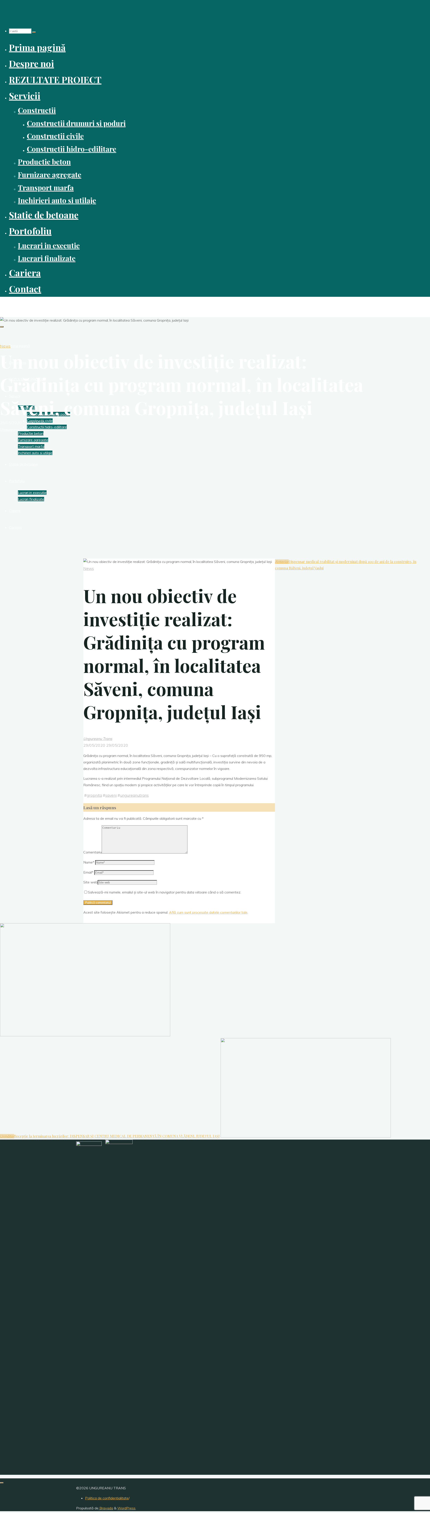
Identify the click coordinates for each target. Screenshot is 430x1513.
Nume (88, 862)
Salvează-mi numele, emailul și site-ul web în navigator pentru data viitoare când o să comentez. (164, 892)
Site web (90, 882)
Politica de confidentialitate (107, 1498)
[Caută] (34, 32)
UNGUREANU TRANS (23, 304)
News (5, 345)
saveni (111, 795)
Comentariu (92, 852)
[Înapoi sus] (2, 1482)
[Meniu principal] (2, 326)
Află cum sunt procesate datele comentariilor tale (208, 912)
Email (88, 872)
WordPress (126, 1508)
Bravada (106, 1508)
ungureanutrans (134, 795)
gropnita (94, 795)
